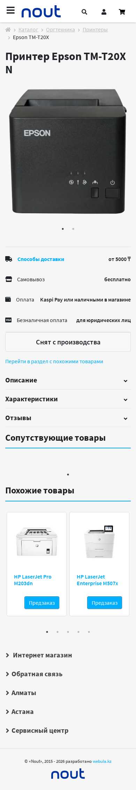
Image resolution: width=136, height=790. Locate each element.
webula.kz (102, 761)
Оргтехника (60, 29)
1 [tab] (62, 228)
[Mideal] (68, 772)
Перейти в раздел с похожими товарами (54, 361)
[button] (84, 12)
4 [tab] (78, 631)
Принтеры (95, 29)
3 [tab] (68, 631)
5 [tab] (88, 631)
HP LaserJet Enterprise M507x (97, 580)
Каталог (28, 29)
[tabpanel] (68, 151)
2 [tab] (73, 228)
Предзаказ (42, 602)
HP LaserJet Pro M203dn (33, 580)
